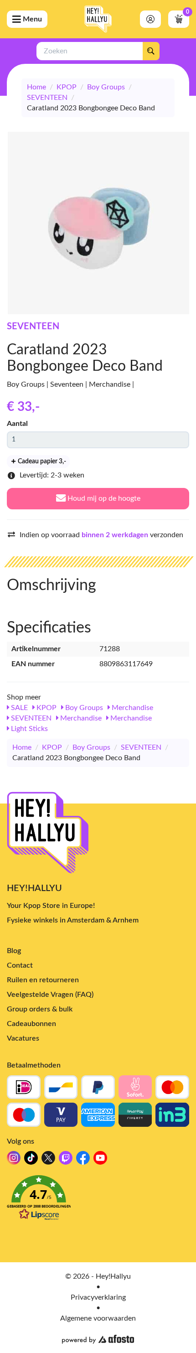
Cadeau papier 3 (41, 461)
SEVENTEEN (47, 97)
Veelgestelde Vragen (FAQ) (50, 994)
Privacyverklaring (98, 1297)
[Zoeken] (151, 51)
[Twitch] (65, 1160)
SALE (18, 707)
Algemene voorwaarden (98, 1318)
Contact (20, 965)
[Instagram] (14, 1160)
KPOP (67, 87)
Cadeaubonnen (31, 1023)
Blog (14, 950)
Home (36, 87)
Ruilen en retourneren (43, 980)
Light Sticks (28, 728)
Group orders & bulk (39, 1009)
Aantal (17, 423)
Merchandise (131, 707)
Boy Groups (106, 87)
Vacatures (23, 1038)
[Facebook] (83, 1160)
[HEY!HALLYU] (98, 19)
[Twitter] (48, 1160)
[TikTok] (31, 1160)
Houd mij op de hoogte (103, 498)
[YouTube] (100, 1160)
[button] (98, 1200)
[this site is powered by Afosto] (98, 1339)
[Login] (150, 19)
